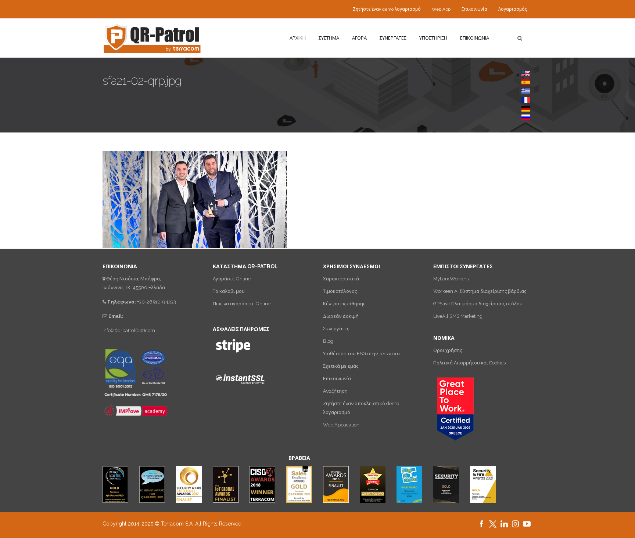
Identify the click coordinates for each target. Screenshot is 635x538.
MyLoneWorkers (451, 278)
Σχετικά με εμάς (340, 366)
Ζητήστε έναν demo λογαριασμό (387, 9)
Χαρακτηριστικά (341, 278)
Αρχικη (298, 38)
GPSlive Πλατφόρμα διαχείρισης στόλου (478, 303)
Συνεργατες (393, 38)
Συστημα (329, 38)
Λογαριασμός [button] (512, 9)
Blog (328, 341)
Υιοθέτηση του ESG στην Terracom (361, 353)
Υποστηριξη (433, 38)
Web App (441, 9)
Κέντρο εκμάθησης (344, 303)
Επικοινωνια (474, 38)
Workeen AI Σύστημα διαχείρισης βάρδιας (479, 291)
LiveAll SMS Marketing (457, 316)
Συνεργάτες (336, 328)
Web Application (341, 425)
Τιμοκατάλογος (340, 291)
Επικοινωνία (474, 9)
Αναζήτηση (335, 391)
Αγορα (359, 38)
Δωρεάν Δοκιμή (341, 316)
